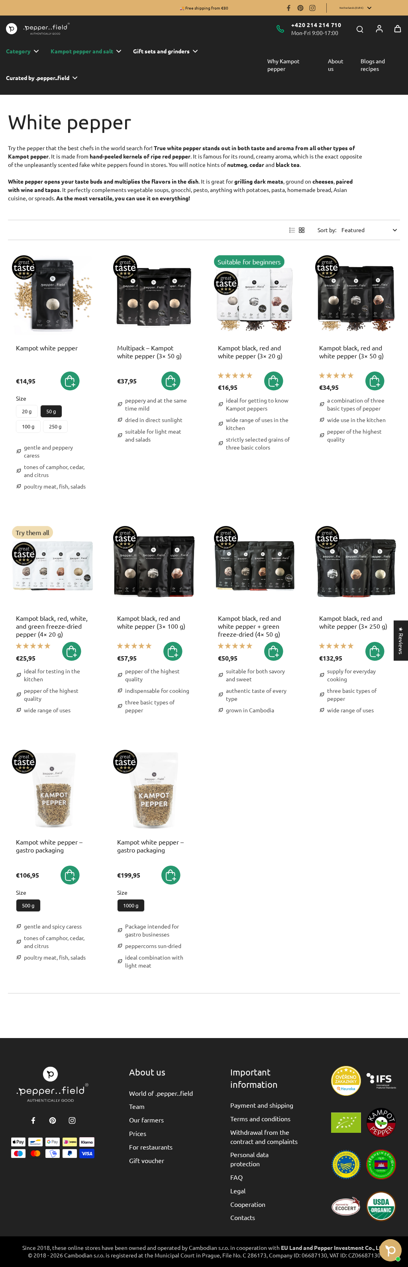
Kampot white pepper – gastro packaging (49, 846)
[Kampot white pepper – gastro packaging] (52, 790)
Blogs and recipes (373, 64)
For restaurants (151, 1147)
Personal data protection (249, 1158)
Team (137, 1106)
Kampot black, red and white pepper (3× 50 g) (351, 352)
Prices (137, 1133)
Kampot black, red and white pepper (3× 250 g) (353, 622)
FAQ (236, 1177)
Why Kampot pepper (283, 64)
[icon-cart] (397, 28)
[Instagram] (312, 8)
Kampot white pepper (47, 348)
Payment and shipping (261, 1105)
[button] (70, 381)
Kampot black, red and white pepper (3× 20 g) (250, 352)
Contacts (242, 1217)
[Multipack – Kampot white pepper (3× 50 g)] (153, 295)
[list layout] (292, 230)
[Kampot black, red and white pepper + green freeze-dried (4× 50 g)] (254, 566)
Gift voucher (146, 1160)
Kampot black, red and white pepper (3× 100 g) (151, 622)
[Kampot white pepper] (52, 295)
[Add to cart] (170, 381)
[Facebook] (288, 8)
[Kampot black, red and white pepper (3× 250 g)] (355, 566)
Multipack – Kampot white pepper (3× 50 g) (149, 352)
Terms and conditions (260, 1118)
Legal (237, 1191)
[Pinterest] (300, 8)
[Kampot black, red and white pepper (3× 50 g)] (355, 295)
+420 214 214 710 (316, 25)
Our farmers (146, 1120)
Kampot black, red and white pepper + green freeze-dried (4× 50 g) (249, 626)
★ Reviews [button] (401, 640)
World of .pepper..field (161, 1093)
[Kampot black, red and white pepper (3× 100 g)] (153, 566)
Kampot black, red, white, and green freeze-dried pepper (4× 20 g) (52, 626)
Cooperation (247, 1204)
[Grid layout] (301, 230)
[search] (360, 29)
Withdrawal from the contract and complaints (264, 1136)
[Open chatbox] (390, 1250)
